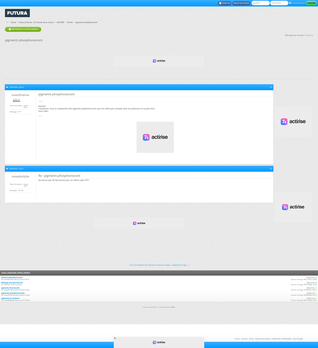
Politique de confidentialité (281, 339)
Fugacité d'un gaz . (180, 265)
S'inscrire (224, 3)
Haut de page (298, 339)
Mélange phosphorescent (12, 282)
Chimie (70, 22)
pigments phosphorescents (13, 293)
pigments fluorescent (10, 288)
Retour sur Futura (241, 3)
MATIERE (60, 22)
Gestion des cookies (262, 339)
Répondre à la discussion (23, 29)
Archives (244, 339)
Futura (237, 339)
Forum (13, 22)
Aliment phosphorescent (11, 277)
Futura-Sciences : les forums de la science (36, 22)
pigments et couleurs (10, 298)
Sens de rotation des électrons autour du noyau (150, 265)
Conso (251, 339)
